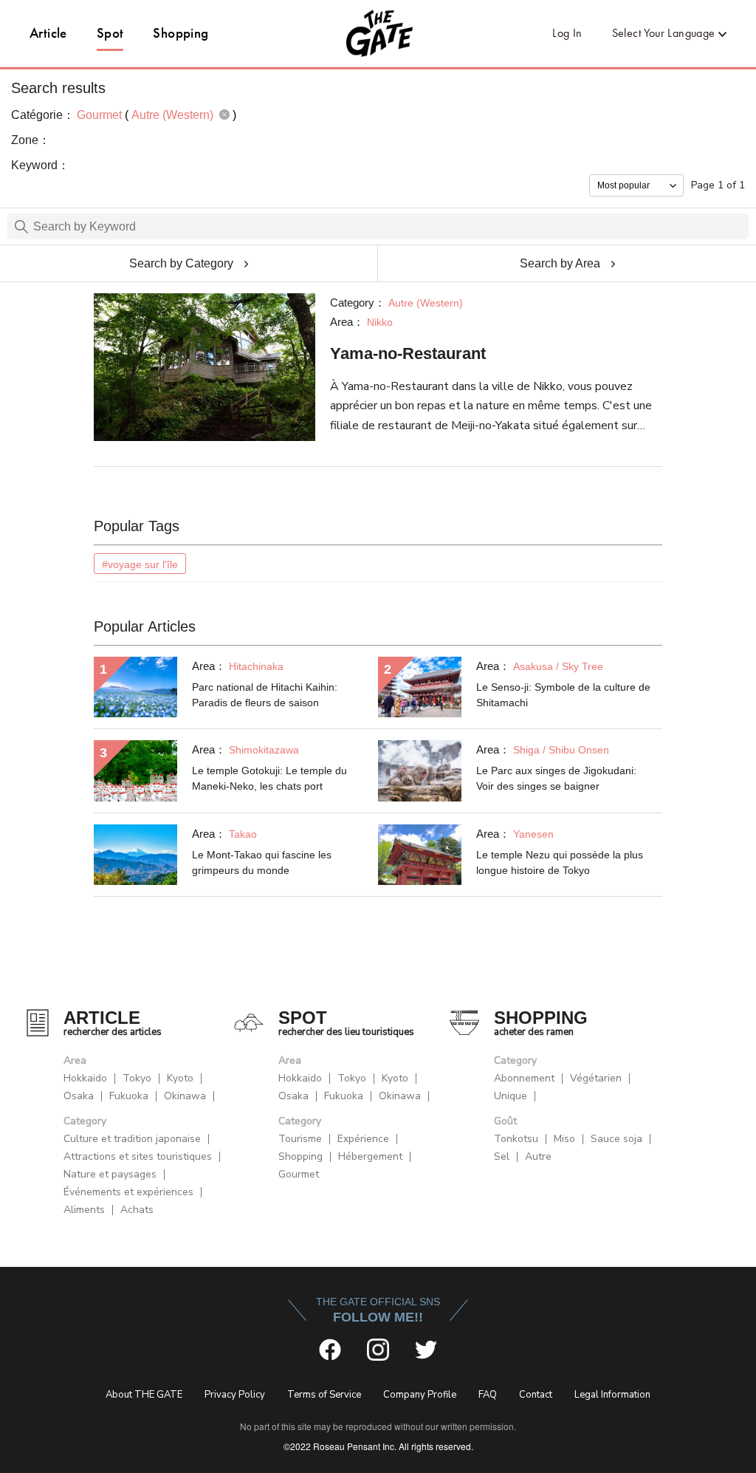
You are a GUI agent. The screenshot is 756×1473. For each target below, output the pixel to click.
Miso (564, 1139)
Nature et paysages (110, 1174)
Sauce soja (616, 1139)
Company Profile (419, 1394)
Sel (501, 1156)
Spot (110, 33)
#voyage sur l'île (140, 564)
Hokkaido (85, 1078)
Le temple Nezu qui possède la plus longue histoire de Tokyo (559, 862)
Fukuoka (128, 1096)
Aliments (84, 1210)
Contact (535, 1394)
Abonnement (524, 1078)
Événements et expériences (128, 1192)
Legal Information (612, 1394)
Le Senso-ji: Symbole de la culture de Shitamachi (563, 694)
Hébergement (370, 1156)
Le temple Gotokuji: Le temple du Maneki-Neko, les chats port (269, 778)
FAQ (487, 1394)
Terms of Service (324, 1394)
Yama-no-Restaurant (408, 353)
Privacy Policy (235, 1394)
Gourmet (298, 1174)
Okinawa (185, 1096)
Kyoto (180, 1078)
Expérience (363, 1139)
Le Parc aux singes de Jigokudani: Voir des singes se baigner (556, 778)
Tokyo (137, 1078)
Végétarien (596, 1078)
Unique (510, 1096)
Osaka (78, 1096)
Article (48, 33)
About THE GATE (144, 1394)
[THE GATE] (378, 33)
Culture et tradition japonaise (132, 1139)
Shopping (180, 33)
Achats (137, 1210)
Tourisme (300, 1139)
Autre (538, 1156)
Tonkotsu (516, 1139)
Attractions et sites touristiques (137, 1156)
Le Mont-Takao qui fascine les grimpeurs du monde (261, 862)
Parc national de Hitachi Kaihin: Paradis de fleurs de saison (264, 694)
